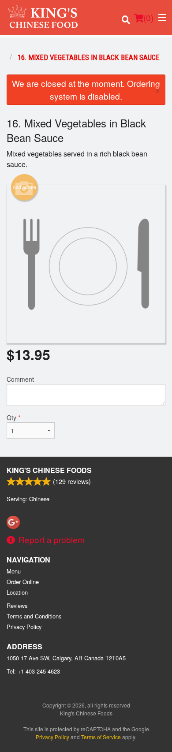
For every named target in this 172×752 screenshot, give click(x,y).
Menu (14, 571)
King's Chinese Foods (49, 470)
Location (17, 592)
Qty (13, 417)
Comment (20, 379)
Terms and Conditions (34, 616)
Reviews (17, 605)
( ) (148, 17)
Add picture (24, 187)
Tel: (33, 671)
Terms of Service (101, 737)
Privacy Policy (24, 626)
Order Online (23, 581)
